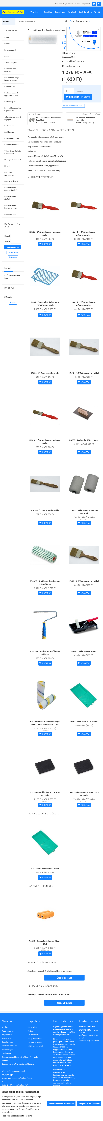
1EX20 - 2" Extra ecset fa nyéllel (45, 373)
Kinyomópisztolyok (11, 138)
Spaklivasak (9, 132)
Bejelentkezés (13, 247)
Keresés (13, 303)
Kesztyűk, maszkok (11, 145)
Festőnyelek (9, 126)
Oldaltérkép (6, 1053)
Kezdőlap (48, 12)
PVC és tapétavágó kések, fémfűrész (11, 79)
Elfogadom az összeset (89, 1103)
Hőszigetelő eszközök (12, 160)
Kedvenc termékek (35, 1042)
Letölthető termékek (35, 1046)
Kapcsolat (86, 4)
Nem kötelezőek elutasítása (61, 1103)
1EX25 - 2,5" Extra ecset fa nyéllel (84, 581)
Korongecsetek (10, 50)
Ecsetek (7, 44)
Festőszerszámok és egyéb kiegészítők (12, 94)
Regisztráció (68, 4)
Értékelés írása (64, 978)
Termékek (36, 12)
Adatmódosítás (34, 1035)
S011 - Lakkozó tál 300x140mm (83, 721)
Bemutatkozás (7, 1042)
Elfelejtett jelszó (13, 252)
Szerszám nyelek (10, 62)
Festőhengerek (10, 102)
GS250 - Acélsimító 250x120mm (83, 440)
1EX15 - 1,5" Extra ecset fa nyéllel (84, 373)
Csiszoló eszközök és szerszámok (12, 152)
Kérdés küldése (64, 1003)
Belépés (77, 4)
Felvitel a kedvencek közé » (73, 106)
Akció (6, 37)
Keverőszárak (9, 87)
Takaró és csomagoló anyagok (12, 118)
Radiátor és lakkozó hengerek (56, 30)
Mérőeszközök (10, 214)
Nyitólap (58, 4)
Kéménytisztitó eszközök (10, 70)
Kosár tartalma (85, 12)
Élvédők (7, 166)
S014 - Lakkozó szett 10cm (83, 651)
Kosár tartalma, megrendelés (8, 1032)
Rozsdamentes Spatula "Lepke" (10, 189)
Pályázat (72, 12)
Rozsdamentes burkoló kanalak (10, 206)
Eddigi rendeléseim (35, 1038)
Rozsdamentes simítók (10, 197)
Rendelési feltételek (9, 1046)
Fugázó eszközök (11, 181)
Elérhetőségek (7, 1049)
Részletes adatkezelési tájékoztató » (18, 1116)
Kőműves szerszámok (9, 173)
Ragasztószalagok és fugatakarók (12, 109)
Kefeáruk (7, 56)
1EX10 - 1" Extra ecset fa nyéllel (45, 510)
